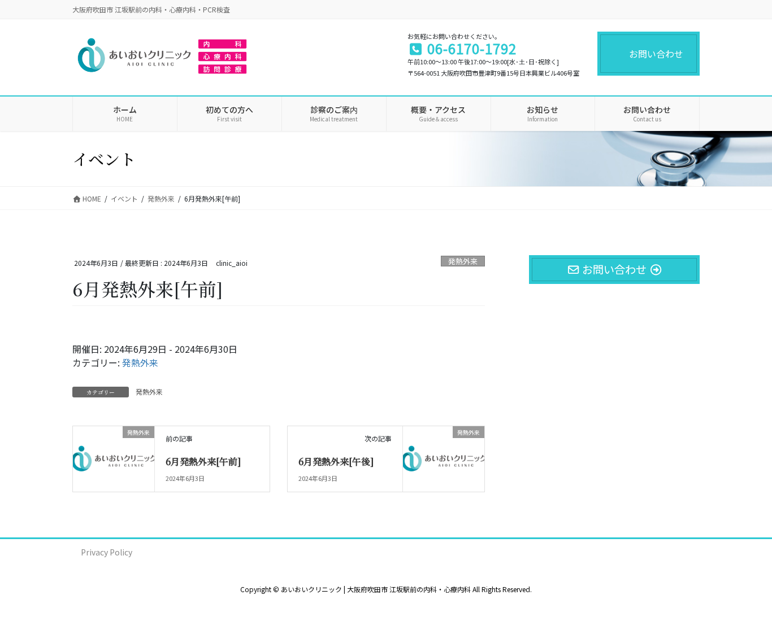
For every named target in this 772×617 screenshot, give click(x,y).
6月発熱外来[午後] (336, 461)
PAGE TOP (745, 587)
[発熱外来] (113, 451)
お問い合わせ (656, 53)
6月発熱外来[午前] (203, 461)
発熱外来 (463, 261)
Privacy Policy (106, 552)
